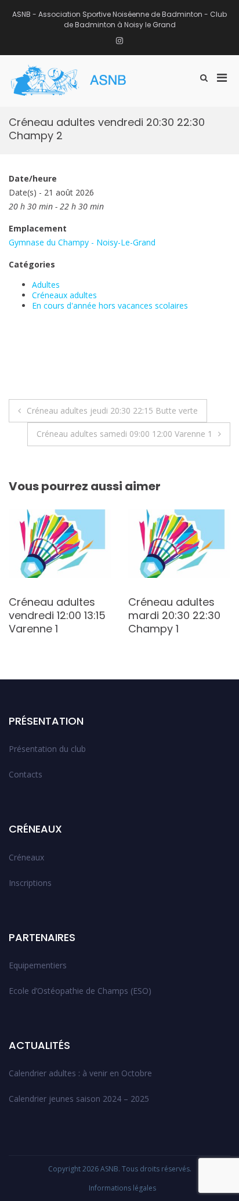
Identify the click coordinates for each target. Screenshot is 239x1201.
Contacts (25, 774)
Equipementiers (38, 965)
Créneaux (26, 857)
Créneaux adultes (64, 295)
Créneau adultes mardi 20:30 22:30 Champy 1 (174, 615)
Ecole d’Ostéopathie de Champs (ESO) (80, 990)
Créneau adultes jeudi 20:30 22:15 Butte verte (112, 410)
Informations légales (122, 1188)
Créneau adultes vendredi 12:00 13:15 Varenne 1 (57, 615)
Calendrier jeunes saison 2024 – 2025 (79, 1098)
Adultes (46, 284)
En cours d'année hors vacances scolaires (110, 305)
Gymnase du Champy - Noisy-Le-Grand (82, 242)
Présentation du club (47, 748)
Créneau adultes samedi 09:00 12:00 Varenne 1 (124, 433)
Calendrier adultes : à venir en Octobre (80, 1073)
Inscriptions (30, 882)
